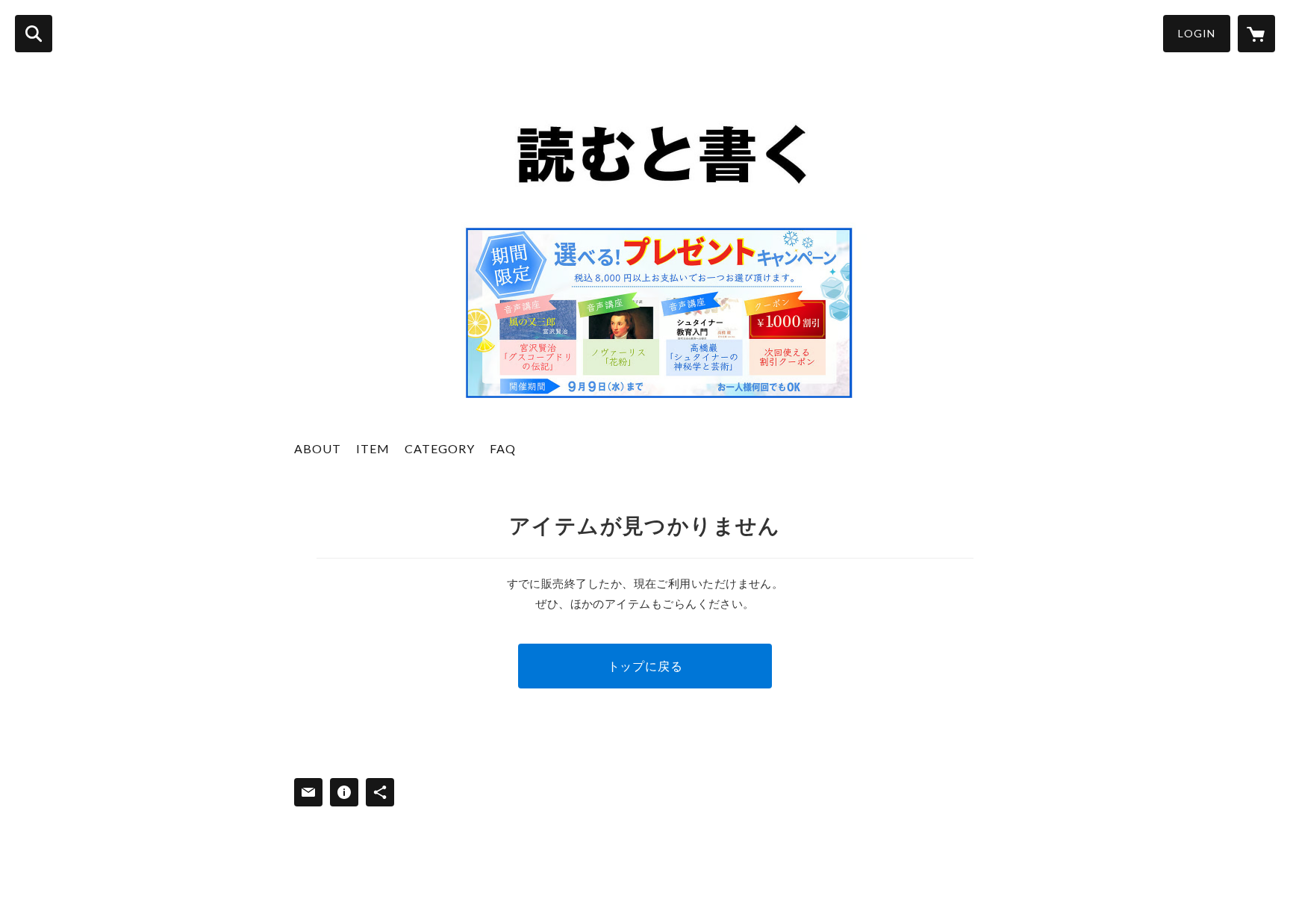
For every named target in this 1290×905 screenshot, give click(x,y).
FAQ (503, 448)
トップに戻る (645, 666)
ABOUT (317, 448)
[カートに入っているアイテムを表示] (1256, 33)
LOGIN (1196, 33)
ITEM (373, 448)
